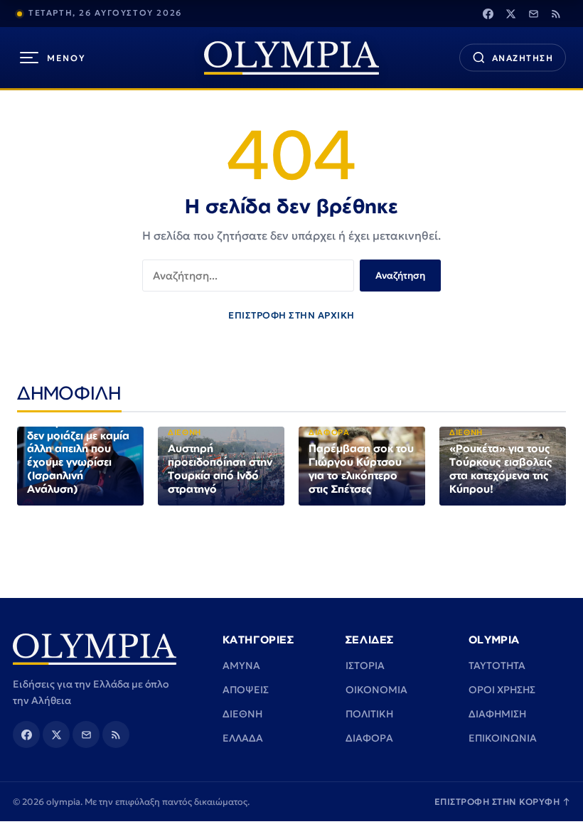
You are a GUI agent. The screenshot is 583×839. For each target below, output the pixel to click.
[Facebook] (488, 13)
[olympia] (291, 58)
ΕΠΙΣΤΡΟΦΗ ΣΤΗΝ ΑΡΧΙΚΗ (291, 315)
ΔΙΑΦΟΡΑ (369, 738)
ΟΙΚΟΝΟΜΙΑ (376, 689)
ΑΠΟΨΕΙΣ (246, 689)
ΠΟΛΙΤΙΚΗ (369, 713)
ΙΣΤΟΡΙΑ (365, 665)
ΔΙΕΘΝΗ (242, 713)
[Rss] (556, 13)
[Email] (533, 13)
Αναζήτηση (400, 275)
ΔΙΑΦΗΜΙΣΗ (497, 713)
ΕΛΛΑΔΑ (243, 738)
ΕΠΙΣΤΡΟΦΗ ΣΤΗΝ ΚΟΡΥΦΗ (502, 801)
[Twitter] (510, 13)
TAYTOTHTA (497, 665)
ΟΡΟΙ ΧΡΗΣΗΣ (502, 689)
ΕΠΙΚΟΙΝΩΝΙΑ (503, 738)
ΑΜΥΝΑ (241, 665)
